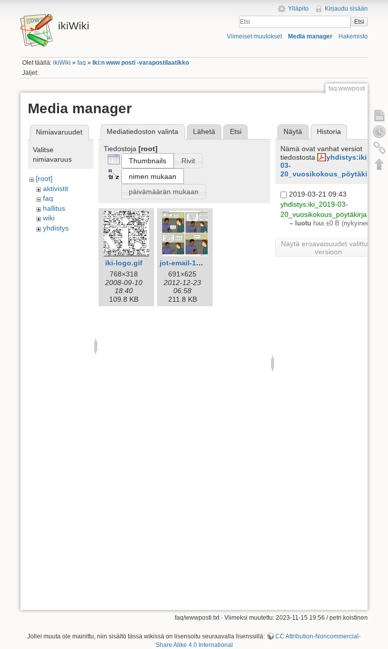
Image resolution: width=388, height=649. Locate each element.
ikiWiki (62, 62)
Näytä (292, 131)
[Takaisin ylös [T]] (379, 164)
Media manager (310, 36)
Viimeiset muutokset (254, 36)
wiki (49, 218)
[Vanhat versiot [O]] (379, 131)
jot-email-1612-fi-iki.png (200, 263)
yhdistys (56, 228)
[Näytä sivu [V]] (379, 115)
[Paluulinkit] (379, 148)
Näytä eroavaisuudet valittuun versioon (328, 248)
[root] (44, 178)
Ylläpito (298, 8)
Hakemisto (353, 36)
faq (81, 62)
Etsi (359, 21)
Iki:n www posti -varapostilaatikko (140, 62)
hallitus (54, 208)
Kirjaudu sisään (346, 8)
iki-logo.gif (123, 263)
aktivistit (55, 188)
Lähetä (204, 131)
